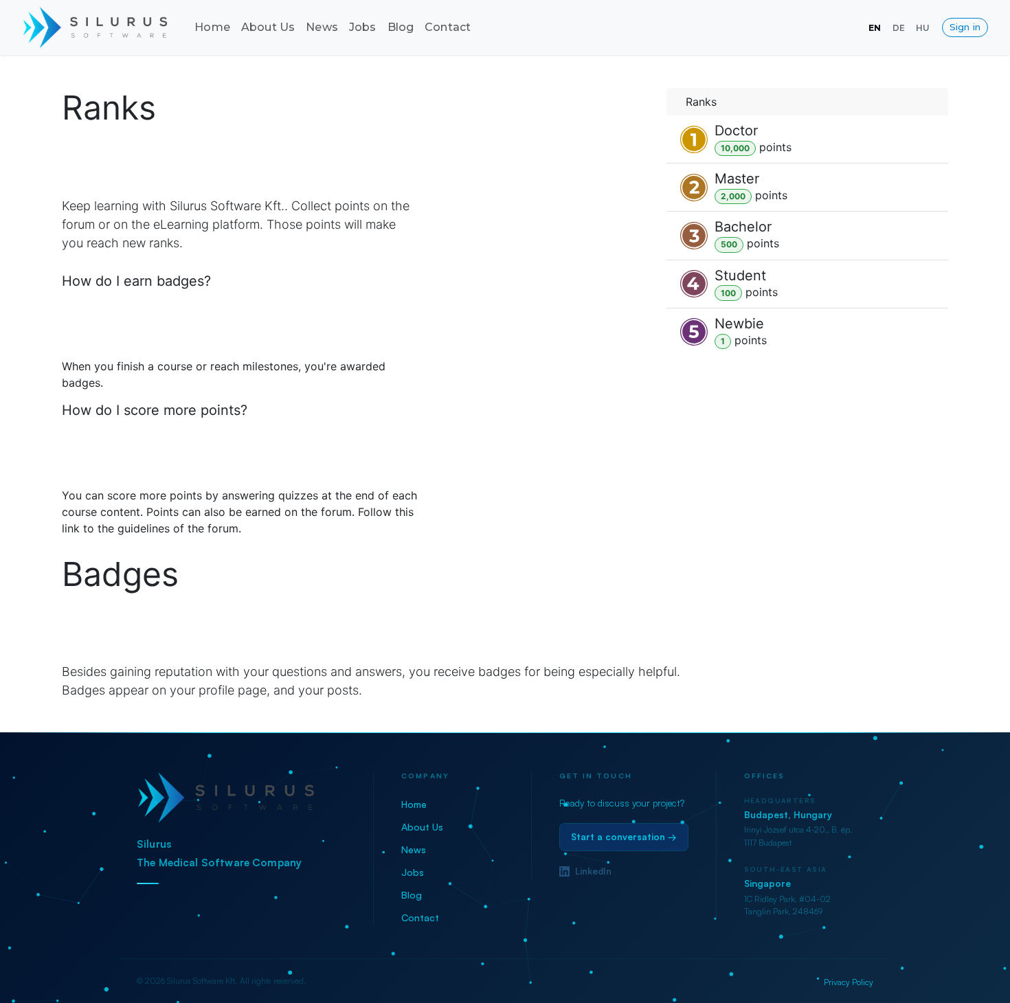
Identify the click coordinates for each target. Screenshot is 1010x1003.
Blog (411, 895)
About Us (422, 827)
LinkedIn (593, 871)
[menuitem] (212, 27)
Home (414, 804)
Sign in (965, 26)
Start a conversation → (624, 836)
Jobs (412, 872)
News (413, 849)
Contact (420, 917)
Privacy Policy (848, 982)
